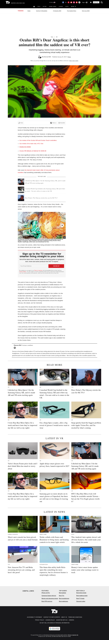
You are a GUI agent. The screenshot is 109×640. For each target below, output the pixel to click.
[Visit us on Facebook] (63, 2)
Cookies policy (50, 620)
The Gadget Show (71, 10)
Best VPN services (47, 601)
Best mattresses (63, 601)
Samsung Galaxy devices (49, 595)
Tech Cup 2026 (86, 10)
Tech (38, 6)
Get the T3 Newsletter (41, 10)
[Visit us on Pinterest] (69, 2)
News (69, 57)
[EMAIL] (15, 348)
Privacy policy (39, 620)
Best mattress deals (81, 595)
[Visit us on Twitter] (66, 2)
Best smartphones (64, 598)
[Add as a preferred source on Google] (54, 628)
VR (56, 37)
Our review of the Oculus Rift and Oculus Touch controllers (38, 140)
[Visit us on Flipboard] (77, 2)
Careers (71, 620)
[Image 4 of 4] (62, 225)
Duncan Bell (47, 57)
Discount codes (80, 601)
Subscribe (95, 2)
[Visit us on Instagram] (74, 2)
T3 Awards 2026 (57, 10)
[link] (32, 151)
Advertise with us (61, 620)
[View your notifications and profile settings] (90, 2)
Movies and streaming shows (50, 598)
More (72, 6)
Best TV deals (80, 598)
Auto (66, 6)
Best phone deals (81, 592)
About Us (64, 617)
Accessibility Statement (34, 617)
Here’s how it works (73, 60)
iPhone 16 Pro (46, 592)
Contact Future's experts (51, 617)
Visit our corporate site (73, 635)
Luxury (61, 6)
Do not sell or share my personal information (54, 622)
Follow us (54, 122)
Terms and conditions (75, 617)
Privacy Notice (22, 271)
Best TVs (61, 595)
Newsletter (62, 122)
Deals (29, 10)
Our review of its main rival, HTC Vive (31, 143)
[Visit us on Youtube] (71, 2)
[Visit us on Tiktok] (79, 2)
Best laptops (62, 592)
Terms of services (38, 270)
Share (21, 122)
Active (44, 6)
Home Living (52, 6)
